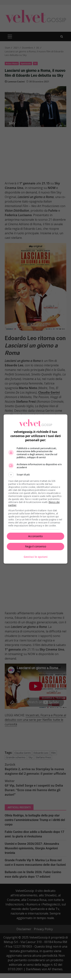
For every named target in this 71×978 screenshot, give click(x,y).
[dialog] (36, 489)
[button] (35, 474)
